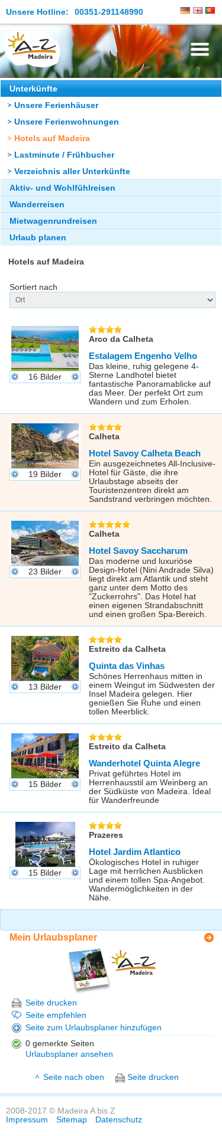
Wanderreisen (37, 204)
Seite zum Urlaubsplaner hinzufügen (93, 1027)
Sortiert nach (33, 287)
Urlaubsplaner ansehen (69, 1054)
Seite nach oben (73, 1077)
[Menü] (199, 49)
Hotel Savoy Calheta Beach (145, 453)
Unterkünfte (33, 88)
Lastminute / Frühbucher (64, 155)
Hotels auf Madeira (52, 138)
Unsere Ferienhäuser (56, 105)
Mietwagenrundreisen (53, 221)
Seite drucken (51, 1002)
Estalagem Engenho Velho (143, 356)
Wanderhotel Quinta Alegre (144, 763)
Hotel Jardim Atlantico (135, 852)
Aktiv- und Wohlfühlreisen (62, 188)
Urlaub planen (37, 237)
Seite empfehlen (55, 1015)
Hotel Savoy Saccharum (138, 551)
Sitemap (71, 1119)
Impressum (27, 1119)
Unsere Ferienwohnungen (66, 121)
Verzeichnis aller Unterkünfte (72, 171)
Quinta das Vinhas (127, 666)
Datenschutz (118, 1119)
